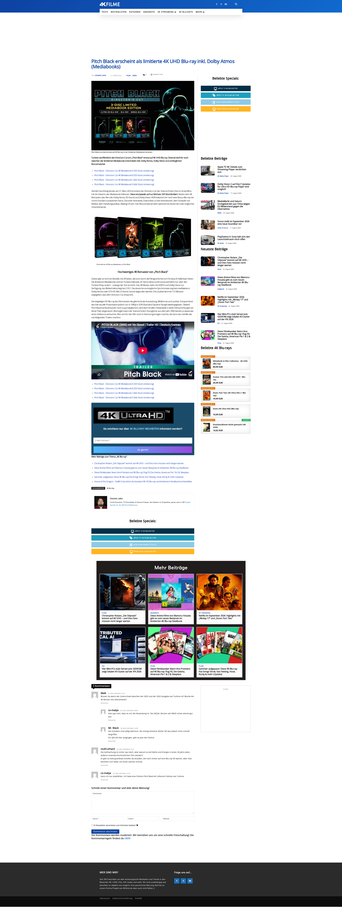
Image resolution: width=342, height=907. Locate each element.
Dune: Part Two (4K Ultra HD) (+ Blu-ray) (229, 394)
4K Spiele (220, 243)
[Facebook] (216, 4)
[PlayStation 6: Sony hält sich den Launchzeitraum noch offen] (208, 240)
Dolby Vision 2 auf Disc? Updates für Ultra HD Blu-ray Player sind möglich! (233, 186)
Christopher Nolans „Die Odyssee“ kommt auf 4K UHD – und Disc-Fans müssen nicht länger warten (139, 463)
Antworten (104, 703)
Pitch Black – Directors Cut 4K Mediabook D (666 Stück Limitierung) (124, 184)
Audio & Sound (222, 228)
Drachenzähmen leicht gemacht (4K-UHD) (229, 425)
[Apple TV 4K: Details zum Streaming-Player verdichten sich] (208, 171)
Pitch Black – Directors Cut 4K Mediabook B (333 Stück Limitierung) (124, 175)
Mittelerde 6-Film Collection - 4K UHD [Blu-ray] (230, 362)
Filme (128, 75)
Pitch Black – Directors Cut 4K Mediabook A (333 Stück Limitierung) (124, 171)
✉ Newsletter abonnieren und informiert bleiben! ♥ (115, 825)
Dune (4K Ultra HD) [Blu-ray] (226, 408)
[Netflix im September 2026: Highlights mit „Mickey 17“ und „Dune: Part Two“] (208, 301)
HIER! (127, 838)
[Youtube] (225, 4)
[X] (221, 4)
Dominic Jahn (100, 75)
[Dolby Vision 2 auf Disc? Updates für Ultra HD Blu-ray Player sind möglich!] (208, 188)
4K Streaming (222, 306)
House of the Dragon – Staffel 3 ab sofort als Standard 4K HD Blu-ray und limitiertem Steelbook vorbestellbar (143, 482)
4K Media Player (223, 176)
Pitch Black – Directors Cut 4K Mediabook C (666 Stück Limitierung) (124, 180)
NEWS (134, 75)
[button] (236, 4)
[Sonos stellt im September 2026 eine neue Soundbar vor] (208, 225)
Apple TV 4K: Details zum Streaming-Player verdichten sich (231, 169)
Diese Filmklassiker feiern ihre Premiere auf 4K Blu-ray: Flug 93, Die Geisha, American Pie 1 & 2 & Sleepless (141, 472)
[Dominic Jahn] (100, 502)
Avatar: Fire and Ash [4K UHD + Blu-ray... (229, 378)
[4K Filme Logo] (114, 4)
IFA (218, 323)
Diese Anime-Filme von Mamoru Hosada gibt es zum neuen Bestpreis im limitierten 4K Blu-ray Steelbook (141, 468)
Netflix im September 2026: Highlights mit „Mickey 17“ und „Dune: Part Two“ (232, 299)
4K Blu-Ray (110, 488)
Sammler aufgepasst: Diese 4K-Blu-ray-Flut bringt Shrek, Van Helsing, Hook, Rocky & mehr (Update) (138, 477)
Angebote (220, 289)
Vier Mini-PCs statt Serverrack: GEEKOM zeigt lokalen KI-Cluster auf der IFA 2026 (233, 316)
